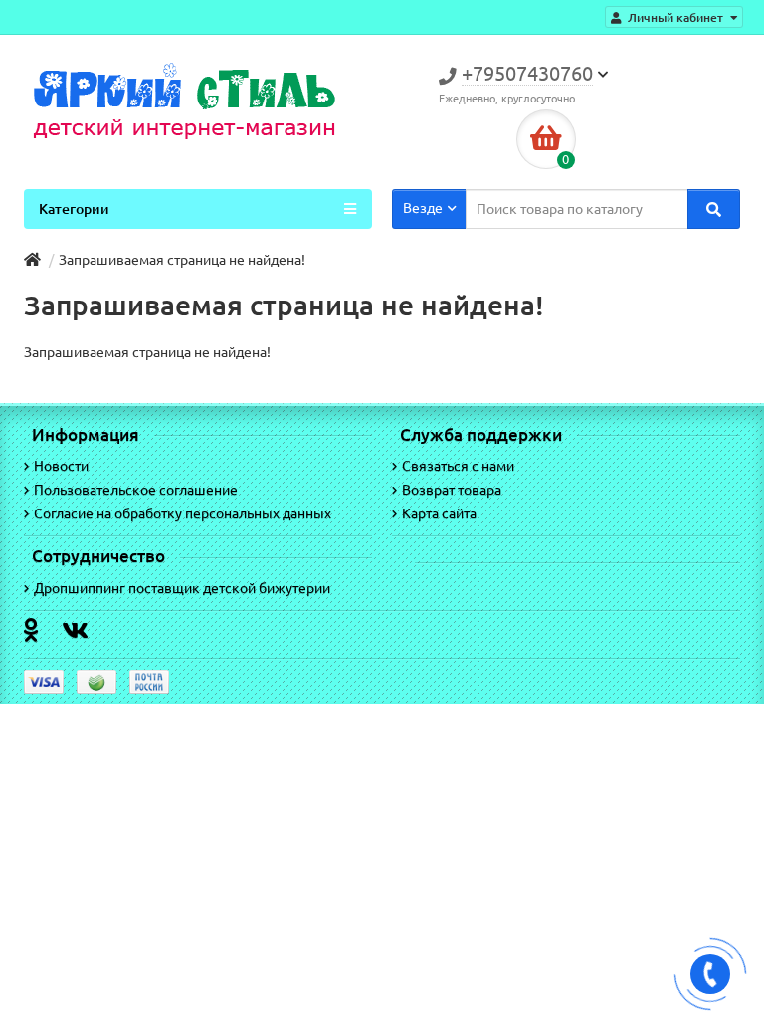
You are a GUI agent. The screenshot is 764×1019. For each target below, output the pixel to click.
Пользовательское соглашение (136, 490)
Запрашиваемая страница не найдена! (182, 260)
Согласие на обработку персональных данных (182, 513)
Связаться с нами (458, 466)
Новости (61, 466)
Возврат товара (451, 490)
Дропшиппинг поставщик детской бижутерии (182, 588)
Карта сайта (439, 513)
